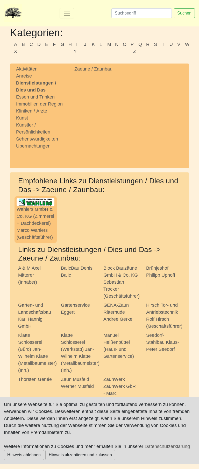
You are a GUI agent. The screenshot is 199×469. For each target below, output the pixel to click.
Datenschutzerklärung (167, 446)
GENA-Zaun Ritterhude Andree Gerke (117, 312)
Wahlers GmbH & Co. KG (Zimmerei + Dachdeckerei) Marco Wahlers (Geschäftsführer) (35, 223)
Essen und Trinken (35, 97)
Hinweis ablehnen (24, 455)
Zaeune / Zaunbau (93, 69)
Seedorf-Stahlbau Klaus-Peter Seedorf (162, 342)
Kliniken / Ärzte (31, 111)
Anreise (24, 76)
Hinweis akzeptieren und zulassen (80, 455)
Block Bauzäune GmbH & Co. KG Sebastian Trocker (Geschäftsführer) (121, 282)
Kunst (22, 118)
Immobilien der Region (39, 104)
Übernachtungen (33, 146)
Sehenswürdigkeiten (37, 139)
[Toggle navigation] (67, 13)
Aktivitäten (27, 69)
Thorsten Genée (35, 379)
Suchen (184, 13)
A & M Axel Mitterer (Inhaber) (29, 275)
